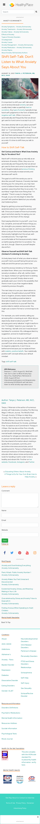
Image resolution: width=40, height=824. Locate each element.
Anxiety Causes (7, 42)
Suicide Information (9, 728)
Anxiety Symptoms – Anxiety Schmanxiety (16, 27)
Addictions (6, 649)
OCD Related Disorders (26, 646)
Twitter (32, 462)
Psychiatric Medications (11, 713)
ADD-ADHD (6, 644)
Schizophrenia (26, 672)
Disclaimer (30, 803)
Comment (6, 491)
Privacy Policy (21, 803)
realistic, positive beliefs (14, 351)
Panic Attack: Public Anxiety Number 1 (16, 572)
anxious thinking (28, 169)
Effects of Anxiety (8, 34)
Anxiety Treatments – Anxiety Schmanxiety (17, 29)
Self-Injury (25, 683)
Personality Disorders (29, 656)
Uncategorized (7, 40)
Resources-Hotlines (9, 723)
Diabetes (5, 675)
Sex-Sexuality (26, 688)
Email (4, 520)
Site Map (9, 798)
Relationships (26, 667)
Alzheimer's (6, 654)
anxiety (23, 105)
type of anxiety (19, 110)
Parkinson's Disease (28, 651)
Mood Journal (7, 739)
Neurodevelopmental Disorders (29, 640)
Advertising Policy (20, 808)
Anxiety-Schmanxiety (10, 568)
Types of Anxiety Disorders (11, 37)
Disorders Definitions (10, 708)
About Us (15, 798)
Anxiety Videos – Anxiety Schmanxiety (15, 32)
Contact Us (23, 798)
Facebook (12, 462)
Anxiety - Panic (7, 659)
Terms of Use (10, 803)
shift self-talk (11, 361)
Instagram (21, 462)
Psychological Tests (9, 734)
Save (5, 540)
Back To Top (5, 622)
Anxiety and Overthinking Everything (16, 565)
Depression (6, 670)
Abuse (4, 639)
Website (5, 530)
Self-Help (24, 678)
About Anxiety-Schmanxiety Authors (14, 53)
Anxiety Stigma (7, 50)
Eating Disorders (8, 685)
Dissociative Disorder (10, 680)
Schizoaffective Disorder (27, 694)
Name (4, 510)
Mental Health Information (12, 718)
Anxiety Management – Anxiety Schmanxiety (17, 45)
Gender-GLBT (7, 691)
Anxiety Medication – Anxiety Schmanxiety (17, 47)
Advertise (31, 798)
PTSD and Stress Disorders (27, 662)
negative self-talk (8, 115)
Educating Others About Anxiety (18, 471)
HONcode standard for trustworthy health (29, 757)
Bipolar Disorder (8, 665)
